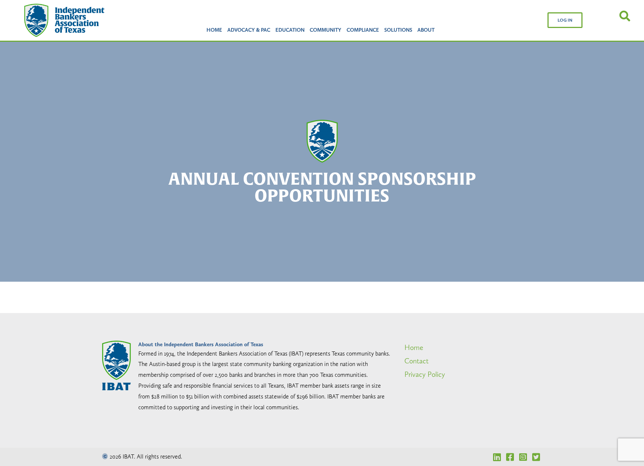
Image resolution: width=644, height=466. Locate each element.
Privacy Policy (424, 374)
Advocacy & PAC (248, 30)
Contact (416, 360)
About (426, 30)
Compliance (363, 30)
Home (214, 30)
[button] (565, 20)
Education (289, 30)
